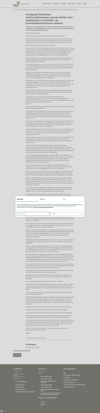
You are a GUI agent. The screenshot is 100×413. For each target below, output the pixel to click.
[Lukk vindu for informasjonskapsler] (83, 197)
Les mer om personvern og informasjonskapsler (43, 207)
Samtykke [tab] (20, 199)
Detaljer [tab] (42, 199)
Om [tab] (64, 199)
